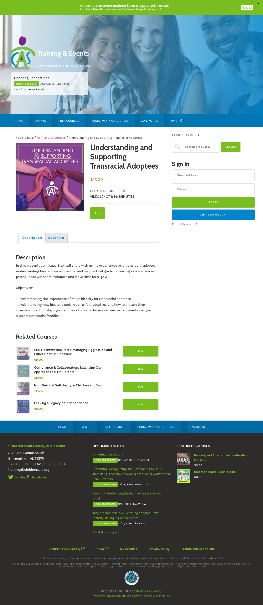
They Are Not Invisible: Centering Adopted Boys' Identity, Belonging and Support (126, 515)
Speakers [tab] (56, 238)
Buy (97, 213)
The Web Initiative (159, 595)
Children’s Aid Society (64, 549)
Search (230, 147)
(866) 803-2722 (20, 464)
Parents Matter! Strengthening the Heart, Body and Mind (127, 496)
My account (128, 549)
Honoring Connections (31, 78)
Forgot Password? (184, 224)
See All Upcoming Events (29, 89)
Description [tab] (32, 238)
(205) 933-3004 (53, 464)
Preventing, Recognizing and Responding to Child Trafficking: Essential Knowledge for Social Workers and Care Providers (131, 474)
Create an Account (213, 214)
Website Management (107, 595)
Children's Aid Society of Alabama (36, 446)
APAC (100, 549)
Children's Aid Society (148, 591)
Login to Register (26, 84)
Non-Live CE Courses (51, 137)
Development (135, 595)
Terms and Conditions (199, 549)
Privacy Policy (159, 549)
